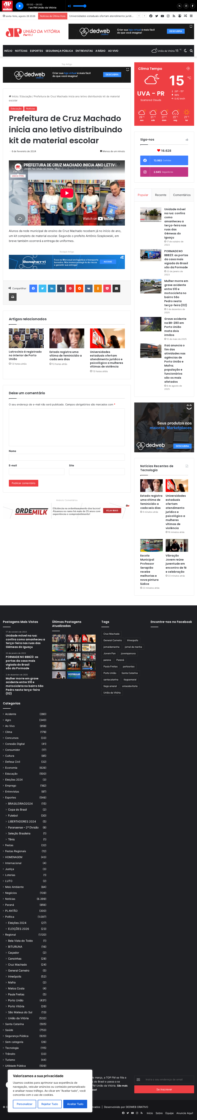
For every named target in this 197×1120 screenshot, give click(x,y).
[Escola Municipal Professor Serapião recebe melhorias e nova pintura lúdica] (151, 545)
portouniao (128, 666)
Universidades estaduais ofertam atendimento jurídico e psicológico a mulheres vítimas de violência (106, 359)
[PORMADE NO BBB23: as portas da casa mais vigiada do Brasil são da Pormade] (150, 255)
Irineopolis (132, 640)
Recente (160, 195)
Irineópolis (14, 976)
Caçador (13, 952)
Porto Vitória (16, 1006)
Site (71, 465)
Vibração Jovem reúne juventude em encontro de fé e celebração (176, 564)
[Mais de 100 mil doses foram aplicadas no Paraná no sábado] (59, 666)
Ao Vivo (10, 726)
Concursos (11, 737)
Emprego (10, 785)
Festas (9, 845)
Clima (8, 731)
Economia (11, 767)
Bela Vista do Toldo (20, 940)
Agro (8, 720)
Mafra (12, 982)
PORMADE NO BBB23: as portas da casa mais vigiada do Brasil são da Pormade (176, 259)
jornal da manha (133, 646)
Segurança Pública (59, 50)
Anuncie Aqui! (184, 1113)
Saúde (9, 1030)
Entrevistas (84, 50)
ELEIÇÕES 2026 (18, 928)
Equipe (169, 1113)
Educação (26, 96)
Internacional (13, 863)
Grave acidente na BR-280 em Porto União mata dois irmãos (175, 327)
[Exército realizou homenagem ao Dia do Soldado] (59, 656)
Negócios (11, 892)
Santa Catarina (14, 1024)
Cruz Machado (17, 964)
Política (9, 916)
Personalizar (24, 1104)
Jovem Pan (110, 653)
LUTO (8, 880)
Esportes (36, 50)
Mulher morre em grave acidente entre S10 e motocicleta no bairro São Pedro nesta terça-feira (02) (176, 293)
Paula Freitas (16, 994)
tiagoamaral (130, 679)
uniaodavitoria (130, 686)
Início (8, 50)
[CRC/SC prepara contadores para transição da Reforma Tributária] (74, 666)
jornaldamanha (111, 646)
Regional (10, 934)
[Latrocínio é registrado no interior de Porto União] (26, 338)
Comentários (182, 195)
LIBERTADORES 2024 (22, 821)
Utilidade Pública (15, 1065)
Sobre (159, 1113)
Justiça (9, 869)
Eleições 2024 (14, 779)
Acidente (10, 714)
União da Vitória (18, 1018)
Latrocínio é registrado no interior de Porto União (25, 355)
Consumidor (12, 749)
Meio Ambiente (14, 886)
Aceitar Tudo (75, 1104)
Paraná (9, 904)
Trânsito (10, 1053)
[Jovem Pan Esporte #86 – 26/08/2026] (89, 647)
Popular (143, 195)
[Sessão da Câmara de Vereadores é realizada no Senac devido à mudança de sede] (89, 666)
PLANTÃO (11, 910)
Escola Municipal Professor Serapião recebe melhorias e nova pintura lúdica (114, 16)
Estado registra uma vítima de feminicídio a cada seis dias (65, 355)
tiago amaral (110, 686)
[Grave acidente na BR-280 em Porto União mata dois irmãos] (150, 324)
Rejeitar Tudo (49, 1104)
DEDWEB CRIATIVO (137, 1106)
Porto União (15, 1000)
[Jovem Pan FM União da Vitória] (33, 32)
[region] (50, 1091)
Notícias (21, 50)
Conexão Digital (15, 743)
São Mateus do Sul (20, 1012)
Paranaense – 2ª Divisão (23, 827)
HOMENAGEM (13, 857)
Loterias (10, 875)
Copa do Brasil (17, 809)
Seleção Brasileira (19, 833)
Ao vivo (113, 50)
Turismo (10, 1059)
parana (107, 659)
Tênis (11, 839)
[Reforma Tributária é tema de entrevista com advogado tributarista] (74, 656)
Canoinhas (14, 958)
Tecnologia (12, 1047)
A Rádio (100, 50)
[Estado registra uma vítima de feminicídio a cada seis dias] (66, 338)
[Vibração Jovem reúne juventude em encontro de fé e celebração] (177, 545)
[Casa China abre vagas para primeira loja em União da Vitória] (89, 656)
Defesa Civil (12, 761)
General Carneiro (18, 970)
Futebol (13, 815)
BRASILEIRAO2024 (20, 803)
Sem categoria (14, 1041)
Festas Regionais (15, 851)
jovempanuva (128, 653)
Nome (12, 450)
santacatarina (111, 679)
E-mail (13, 465)
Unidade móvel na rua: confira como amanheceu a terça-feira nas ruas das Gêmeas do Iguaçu (175, 223)
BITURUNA (15, 946)
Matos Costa (16, 988)
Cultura (9, 755)
